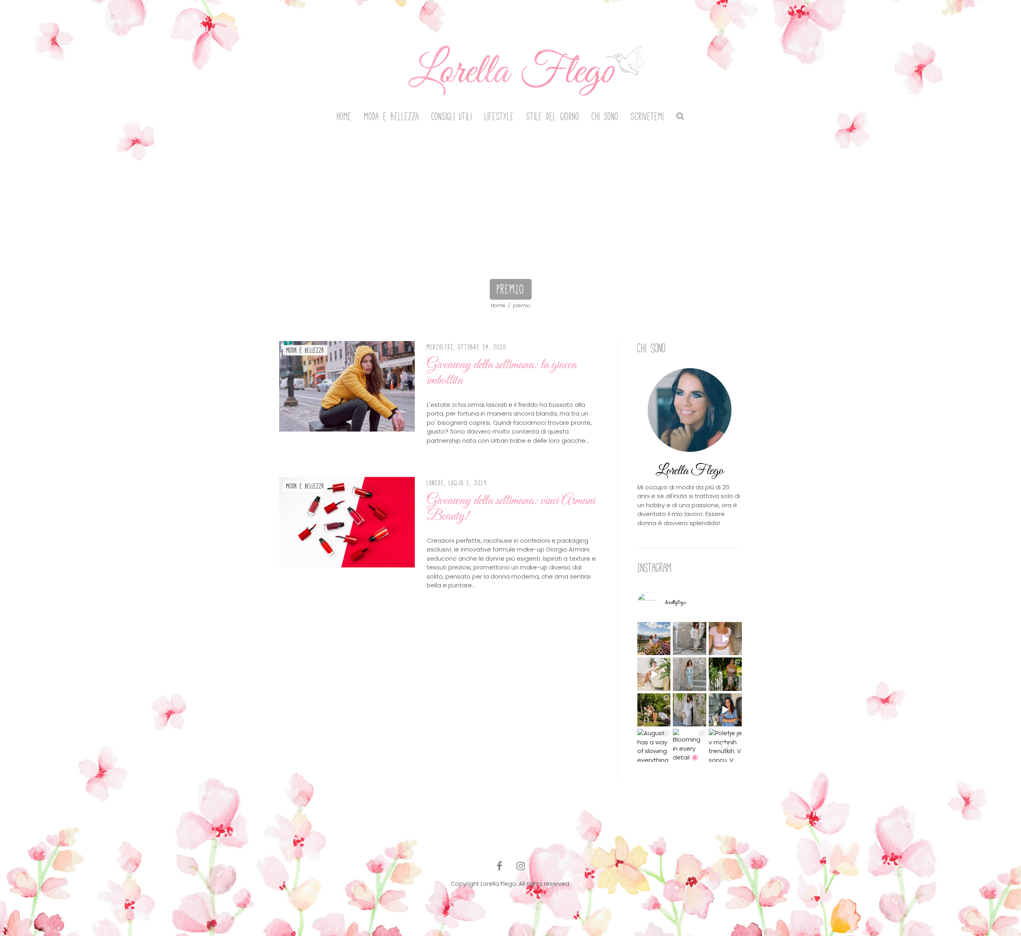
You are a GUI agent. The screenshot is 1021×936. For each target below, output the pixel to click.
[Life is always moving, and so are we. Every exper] (725, 674)
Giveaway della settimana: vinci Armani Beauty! (511, 509)
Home (344, 116)
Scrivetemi (647, 116)
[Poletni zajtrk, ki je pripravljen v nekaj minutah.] (725, 638)
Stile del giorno (552, 116)
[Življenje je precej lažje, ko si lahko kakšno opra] (725, 709)
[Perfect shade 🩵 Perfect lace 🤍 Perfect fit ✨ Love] (689, 674)
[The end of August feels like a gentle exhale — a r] (653, 638)
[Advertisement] (510, 192)
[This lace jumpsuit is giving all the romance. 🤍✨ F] (689, 638)
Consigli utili (452, 116)
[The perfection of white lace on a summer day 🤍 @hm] (689, 709)
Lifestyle (499, 116)
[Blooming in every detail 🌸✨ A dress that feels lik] (689, 745)
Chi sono (605, 116)
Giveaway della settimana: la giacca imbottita (502, 373)
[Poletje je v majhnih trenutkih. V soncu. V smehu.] (725, 745)
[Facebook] (499, 866)
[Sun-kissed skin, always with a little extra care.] (653, 709)
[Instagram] (520, 866)
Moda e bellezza (391, 116)
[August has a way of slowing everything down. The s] (653, 745)
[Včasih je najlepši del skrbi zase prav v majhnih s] (653, 674)
